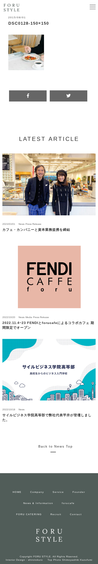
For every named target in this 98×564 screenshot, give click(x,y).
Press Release (33, 224)
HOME (17, 492)
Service (58, 492)
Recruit (55, 514)
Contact (76, 514)
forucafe (68, 503)
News (21, 224)
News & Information (38, 503)
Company (37, 492)
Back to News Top (55, 446)
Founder (79, 492)
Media (28, 317)
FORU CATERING (29, 514)
